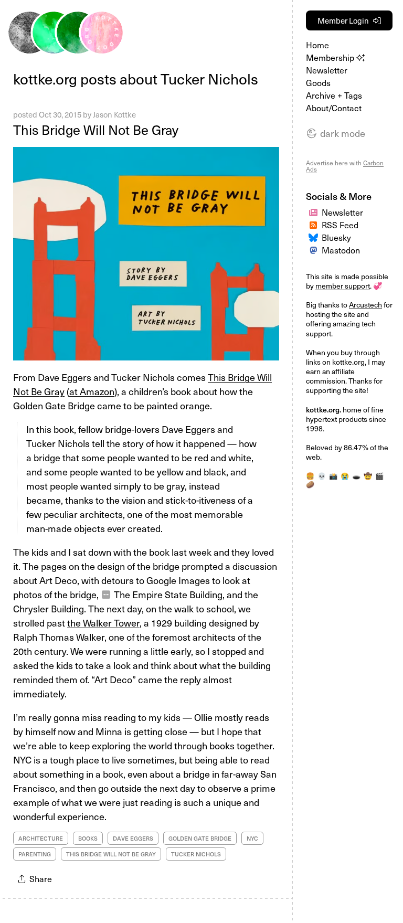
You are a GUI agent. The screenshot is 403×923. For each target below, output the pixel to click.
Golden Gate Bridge (199, 838)
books (88, 838)
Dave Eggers (133, 838)
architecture (40, 838)
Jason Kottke (114, 114)
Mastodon (341, 249)
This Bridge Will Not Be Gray (95, 130)
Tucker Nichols (196, 854)
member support (342, 285)
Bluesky (336, 237)
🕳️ (356, 476)
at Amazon (91, 391)
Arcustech (365, 304)
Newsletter (326, 69)
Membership (331, 57)
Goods (318, 82)
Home (317, 44)
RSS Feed (340, 224)
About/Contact (334, 107)
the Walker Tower (103, 623)
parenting (34, 854)
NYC (252, 838)
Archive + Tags (334, 95)
